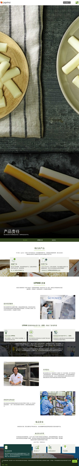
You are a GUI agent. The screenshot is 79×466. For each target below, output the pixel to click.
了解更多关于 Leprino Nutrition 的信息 (50, 270)
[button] (77, 459)
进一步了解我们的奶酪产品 (17, 270)
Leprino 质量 (40, 240)
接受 (75, 461)
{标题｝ (3, 464)
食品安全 (54, 240)
